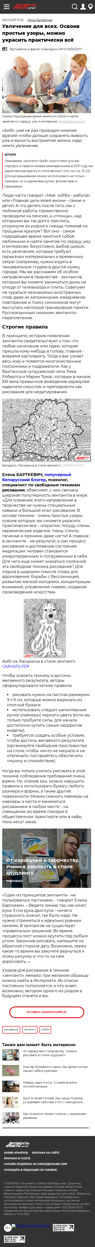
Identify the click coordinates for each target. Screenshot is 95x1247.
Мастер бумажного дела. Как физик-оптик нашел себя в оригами (55, 1069)
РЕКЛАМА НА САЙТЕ (45, 1152)
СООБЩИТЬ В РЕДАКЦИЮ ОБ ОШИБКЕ (30, 1170)
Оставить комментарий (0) (47, 1012)
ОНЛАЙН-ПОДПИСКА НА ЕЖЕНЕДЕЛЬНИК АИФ (35, 1164)
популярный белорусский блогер (36, 477)
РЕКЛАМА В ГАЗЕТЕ (17, 1158)
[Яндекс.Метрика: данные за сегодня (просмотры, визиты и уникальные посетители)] (30, 1226)
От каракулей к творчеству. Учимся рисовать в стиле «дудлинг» (42, 866)
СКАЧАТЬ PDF (73, 465)
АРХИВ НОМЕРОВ (16, 1152)
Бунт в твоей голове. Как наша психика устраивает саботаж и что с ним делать (53, 1100)
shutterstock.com (72, 121)
